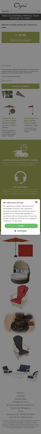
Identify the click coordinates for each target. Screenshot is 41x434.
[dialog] (20, 217)
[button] (21, 231)
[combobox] (36, 202)
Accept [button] (21, 226)
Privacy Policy (17, 221)
